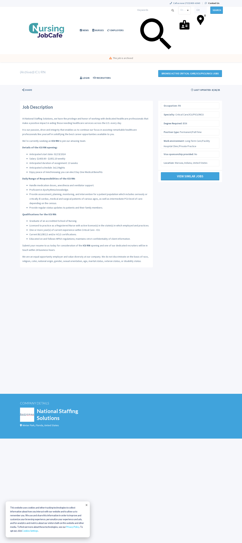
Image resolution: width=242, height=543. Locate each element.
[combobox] (184, 10)
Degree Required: (173, 123)
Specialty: (169, 114)
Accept (86, 505)
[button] (27, 90)
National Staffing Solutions (57, 414)
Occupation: (171, 105)
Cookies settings (30, 531)
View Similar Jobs (190, 176)
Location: (169, 162)
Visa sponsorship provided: (179, 154)
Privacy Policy (72, 527)
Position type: (171, 132)
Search (217, 10)
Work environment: (174, 140)
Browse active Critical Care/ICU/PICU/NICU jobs (190, 73)
